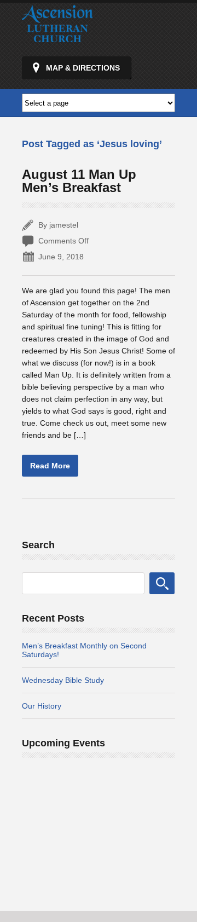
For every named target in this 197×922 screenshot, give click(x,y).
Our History (41, 705)
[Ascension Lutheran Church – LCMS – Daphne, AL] (57, 37)
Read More (50, 465)
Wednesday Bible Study (63, 680)
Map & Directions (83, 67)
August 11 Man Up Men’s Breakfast (79, 181)
